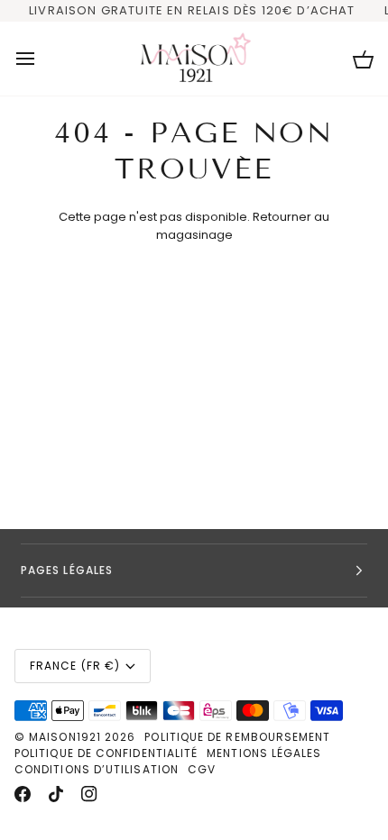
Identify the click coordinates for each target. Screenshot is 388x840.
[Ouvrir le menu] (41, 59)
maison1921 (65, 736)
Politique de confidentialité (106, 753)
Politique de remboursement (237, 736)
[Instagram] (89, 794)
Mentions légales (264, 753)
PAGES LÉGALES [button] (67, 570)
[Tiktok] (56, 794)
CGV (202, 769)
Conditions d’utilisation (96, 769)
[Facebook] (22, 794)
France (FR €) (75, 665)
